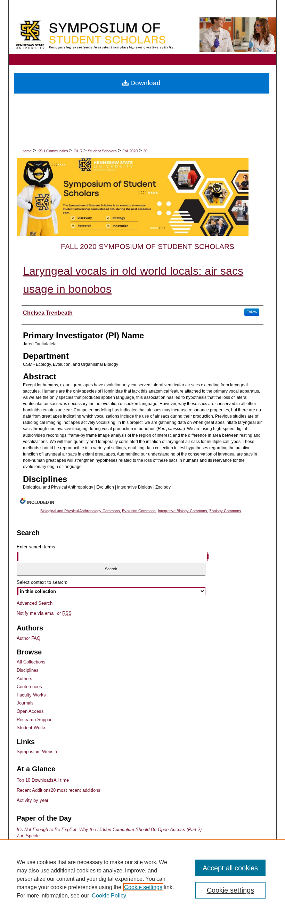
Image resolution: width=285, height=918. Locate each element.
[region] (142, 878)
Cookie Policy (109, 896)
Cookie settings (143, 887)
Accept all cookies (230, 868)
